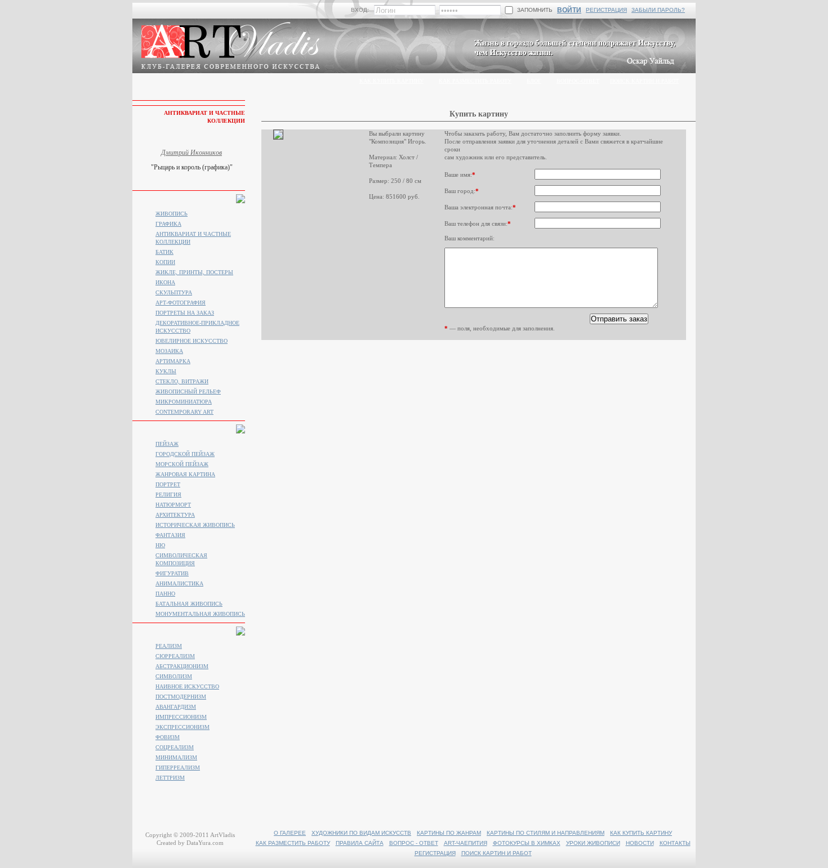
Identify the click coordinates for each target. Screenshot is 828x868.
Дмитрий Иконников (191, 152)
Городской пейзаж (185, 454)
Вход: (360, 10)
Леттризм (170, 778)
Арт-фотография (180, 302)
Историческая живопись (195, 525)
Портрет (167, 484)
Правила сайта (360, 843)
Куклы (165, 371)
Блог (534, 81)
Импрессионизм (181, 717)
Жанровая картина (185, 474)
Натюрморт (173, 505)
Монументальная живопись (200, 614)
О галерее (290, 833)
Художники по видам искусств (361, 833)
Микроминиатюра (183, 402)
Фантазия (170, 535)
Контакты (675, 843)
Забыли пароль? (658, 10)
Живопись (171, 214)
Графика (168, 224)
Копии (165, 262)
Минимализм (176, 757)
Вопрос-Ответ (578, 81)
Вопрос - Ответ (413, 843)
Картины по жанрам (449, 833)
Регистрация (606, 10)
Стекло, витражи (181, 381)
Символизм (173, 676)
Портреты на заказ (184, 313)
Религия (168, 494)
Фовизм (167, 737)
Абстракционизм (181, 666)
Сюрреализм (175, 656)
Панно (165, 593)
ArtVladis (222, 834)
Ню (160, 545)
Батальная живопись (188, 604)
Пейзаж (167, 444)
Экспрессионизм (182, 727)
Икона (165, 282)
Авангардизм (175, 707)
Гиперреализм (177, 767)
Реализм (168, 646)
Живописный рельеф (188, 391)
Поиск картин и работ (644, 81)
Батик (164, 252)
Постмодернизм (180, 696)
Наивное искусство (187, 686)
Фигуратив (172, 573)
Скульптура (173, 292)
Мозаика (169, 351)
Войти (569, 10)
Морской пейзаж (181, 464)
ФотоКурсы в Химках (526, 843)
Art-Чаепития (465, 843)
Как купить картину (391, 81)
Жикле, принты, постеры (194, 272)
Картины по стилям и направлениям (545, 833)
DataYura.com (205, 842)
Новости (640, 843)
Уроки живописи (593, 843)
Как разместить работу (475, 81)
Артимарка (172, 361)
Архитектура (175, 515)
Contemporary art (184, 412)
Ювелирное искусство (191, 341)
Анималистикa (179, 583)
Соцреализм (174, 747)
